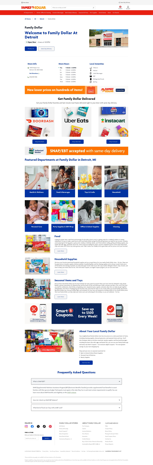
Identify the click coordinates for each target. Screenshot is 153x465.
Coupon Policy (108, 428)
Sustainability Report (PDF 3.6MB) (90, 444)
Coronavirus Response (64, 439)
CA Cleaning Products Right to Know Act (95, 451)
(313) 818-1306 (33, 77)
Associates (84, 436)
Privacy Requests (109, 444)
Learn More (60, 251)
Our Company (85, 426)
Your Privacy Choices (54, 451)
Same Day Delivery (46, 48)
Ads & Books (102, 12)
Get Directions (33, 73)
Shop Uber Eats (76, 142)
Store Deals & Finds (64, 436)
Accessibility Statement (65, 451)
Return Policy (108, 431)
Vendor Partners (86, 439)
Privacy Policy (45, 451)
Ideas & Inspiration (63, 434)
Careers (84, 428)
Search (47, 438)
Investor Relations (86, 431)
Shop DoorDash (39, 142)
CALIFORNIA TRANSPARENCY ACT (113, 451)
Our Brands (116, 12)
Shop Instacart (113, 142)
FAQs (106, 426)
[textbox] (103, 346)
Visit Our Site (86, 362)
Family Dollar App (63, 428)
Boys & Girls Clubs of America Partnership (92, 441)
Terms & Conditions (76, 451)
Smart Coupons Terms (110, 436)
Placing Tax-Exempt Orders (111, 434)
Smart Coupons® (63, 431)
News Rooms (85, 434)
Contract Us (108, 439)
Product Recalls (109, 441)
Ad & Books (62, 426)
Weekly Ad (31, 48)
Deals (109, 12)
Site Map (83, 451)
